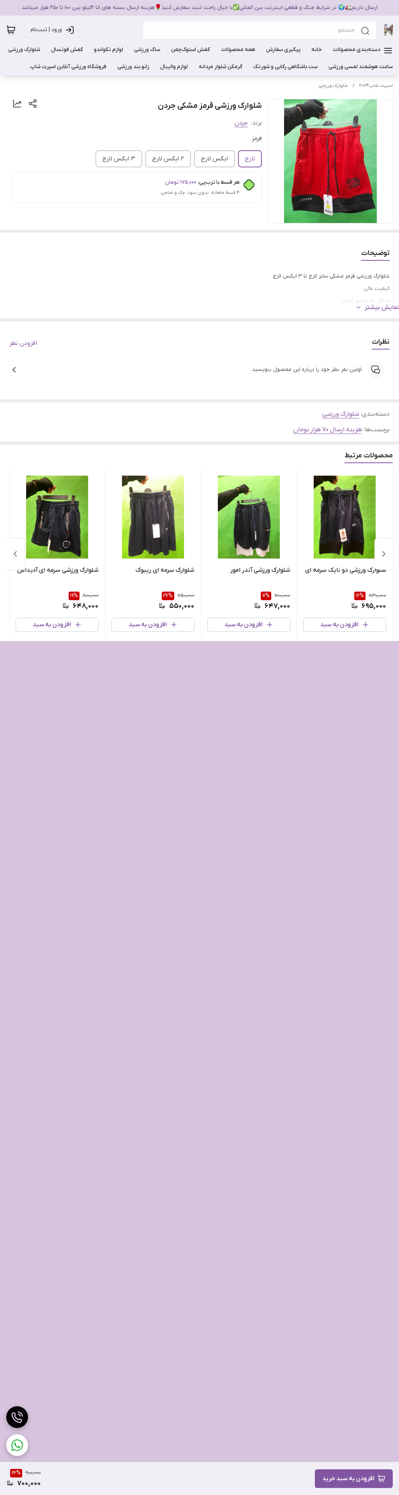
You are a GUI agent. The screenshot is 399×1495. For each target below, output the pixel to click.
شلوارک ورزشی (333, 86)
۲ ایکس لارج (168, 159)
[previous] (383, 553)
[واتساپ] (17, 1445)
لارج (250, 159)
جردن (241, 123)
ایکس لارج (214, 159)
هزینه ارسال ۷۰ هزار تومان (327, 430)
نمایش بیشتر (382, 307)
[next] (15, 553)
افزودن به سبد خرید (348, 1479)
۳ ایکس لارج (118, 159)
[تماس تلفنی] (17, 1417)
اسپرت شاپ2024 (376, 86)
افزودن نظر (23, 343)
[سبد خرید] (11, 30)
